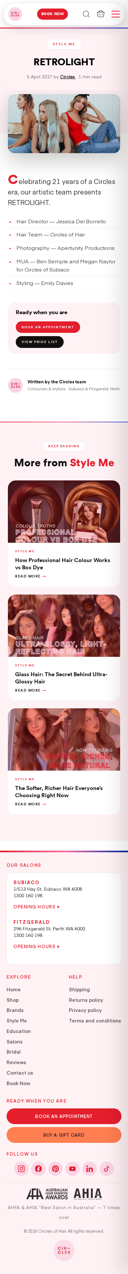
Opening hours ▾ (36, 907)
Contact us (20, 1072)
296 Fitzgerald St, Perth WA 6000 (49, 928)
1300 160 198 (27, 895)
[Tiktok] (106, 1169)
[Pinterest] (55, 1169)
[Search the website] (86, 13)
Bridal (14, 1051)
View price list (40, 342)
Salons (15, 1041)
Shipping (79, 989)
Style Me (17, 1020)
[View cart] (100, 13)
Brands (15, 1010)
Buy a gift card (64, 1135)
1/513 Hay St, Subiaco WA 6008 (47, 888)
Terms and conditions (95, 1020)
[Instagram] (21, 1169)
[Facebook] (38, 1169)
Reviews (16, 1062)
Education (19, 1031)
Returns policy (86, 1000)
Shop (13, 1000)
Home (14, 989)
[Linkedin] (89, 1169)
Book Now (52, 14)
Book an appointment (48, 327)
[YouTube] (72, 1169)
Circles (68, 76)
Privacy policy (85, 1010)
